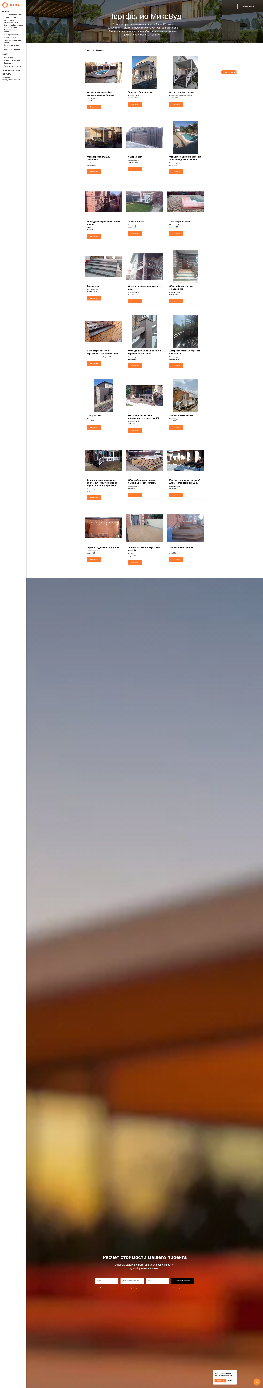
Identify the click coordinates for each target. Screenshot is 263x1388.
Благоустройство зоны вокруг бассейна (13, 26)
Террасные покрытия (12, 15)
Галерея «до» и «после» (13, 66)
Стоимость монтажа (12, 60)
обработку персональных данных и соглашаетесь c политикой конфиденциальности (160, 1288)
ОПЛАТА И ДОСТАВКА (11, 70)
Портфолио (8, 57)
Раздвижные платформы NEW (11, 21)
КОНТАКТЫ (6, 74)
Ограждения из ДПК (12, 34)
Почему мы (8, 63)
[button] (229, 72)
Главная (88, 50)
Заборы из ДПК (10, 37)
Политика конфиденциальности (11, 79)
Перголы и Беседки (12, 50)
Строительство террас (13, 17)
